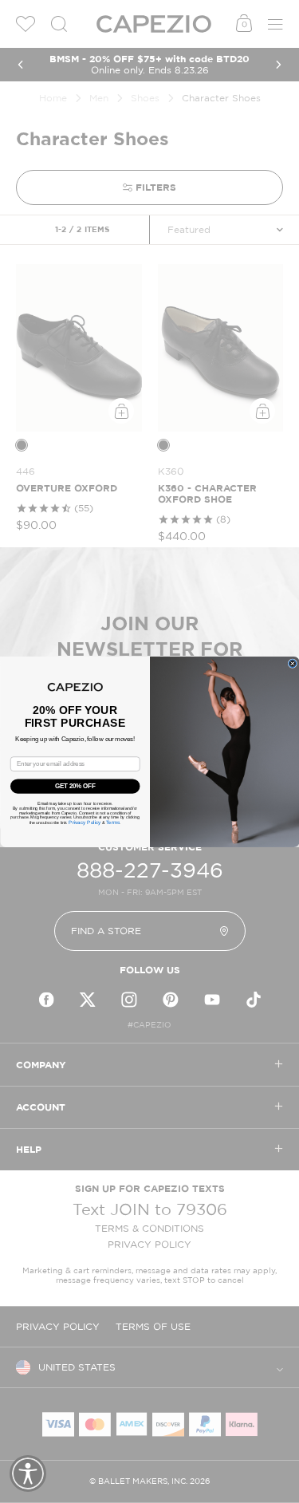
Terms (112, 822)
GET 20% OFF (75, 786)
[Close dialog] (293, 663)
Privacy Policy (84, 822)
